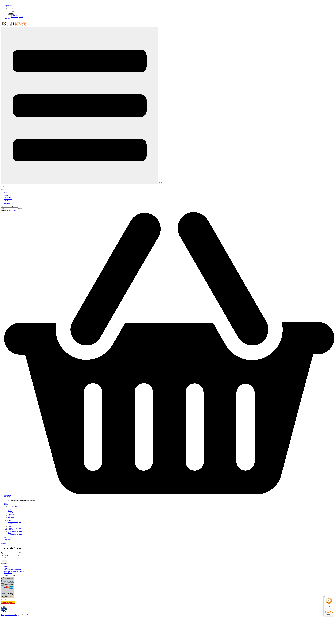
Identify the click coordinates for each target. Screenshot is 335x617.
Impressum (7, 566)
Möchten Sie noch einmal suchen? (11, 556)
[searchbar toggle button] (161, 183)
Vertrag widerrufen (6, 615)
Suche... (21, 208)
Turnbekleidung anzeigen (15, 531)
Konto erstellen (15, 15)
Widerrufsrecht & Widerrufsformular (14, 571)
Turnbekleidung (8, 199)
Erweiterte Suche (11, 210)
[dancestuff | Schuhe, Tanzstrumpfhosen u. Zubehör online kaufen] (14, 26)
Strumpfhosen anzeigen (14, 522)
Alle (5, 192)
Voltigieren (11, 514)
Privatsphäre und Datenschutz (12, 569)
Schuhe (6, 195)
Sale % (6, 194)
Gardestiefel (11, 517)
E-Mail (10, 10)
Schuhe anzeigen (12, 506)
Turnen (10, 511)
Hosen (9, 533)
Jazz (9, 515)
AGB (5, 568)
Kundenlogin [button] (8, 5)
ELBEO (10, 523)
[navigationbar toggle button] (79, 105)
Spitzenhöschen (8, 203)
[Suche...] (18, 208)
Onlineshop (14, 615)
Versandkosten (8, 573)
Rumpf (10, 526)
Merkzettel (7, 18)
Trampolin (10, 512)
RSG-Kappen (8, 202)
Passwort (10, 11)
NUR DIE (10, 525)
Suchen (5, 561)
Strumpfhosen (8, 197)
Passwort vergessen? (17, 17)
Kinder (10, 509)
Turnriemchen (8, 200)
